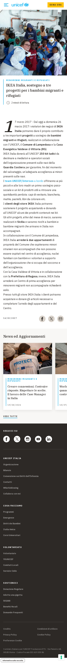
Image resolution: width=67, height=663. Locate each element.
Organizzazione (11, 464)
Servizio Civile (10, 571)
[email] (60, 319)
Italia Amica (9, 529)
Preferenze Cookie (12, 641)
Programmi (8, 512)
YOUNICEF (8, 559)
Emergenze (8, 517)
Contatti (7, 482)
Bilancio (7, 470)
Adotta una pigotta (12, 595)
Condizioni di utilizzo (47, 629)
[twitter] (51, 319)
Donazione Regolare (13, 589)
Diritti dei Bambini (11, 523)
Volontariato (9, 553)
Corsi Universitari (11, 535)
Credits (7, 629)
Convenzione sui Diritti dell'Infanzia (21, 476)
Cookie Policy (43, 635)
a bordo (24, 181)
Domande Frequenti (13, 612)
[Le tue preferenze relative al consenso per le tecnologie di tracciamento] (61, 657)
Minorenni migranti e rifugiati (28, 80)
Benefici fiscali (10, 606)
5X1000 (6, 601)
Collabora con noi (11, 493)
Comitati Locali (10, 565)
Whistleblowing (10, 488)
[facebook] (42, 319)
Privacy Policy (10, 635)
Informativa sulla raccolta (13, 660)
